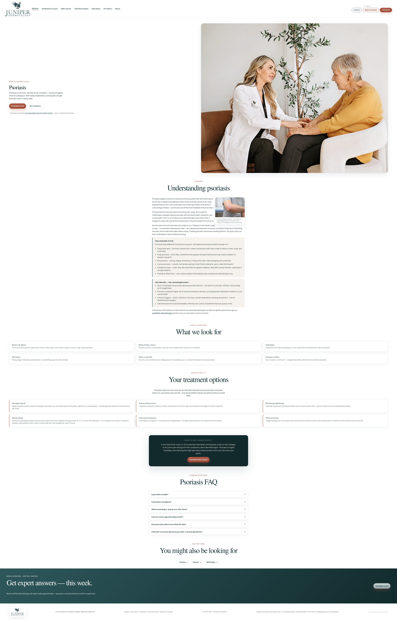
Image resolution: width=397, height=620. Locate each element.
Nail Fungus (212, 562)
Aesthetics (143, 612)
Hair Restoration (81, 9)
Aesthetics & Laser (50, 9)
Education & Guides (166, 612)
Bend (83, 611)
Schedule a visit (17, 106)
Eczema (183, 562)
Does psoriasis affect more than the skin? (168, 524)
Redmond (90, 611)
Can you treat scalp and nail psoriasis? (167, 517)
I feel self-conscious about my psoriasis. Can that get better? (177, 532)
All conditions (35, 106)
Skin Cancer (66, 9)
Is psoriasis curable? (159, 494)
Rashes (197, 562)
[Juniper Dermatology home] (17, 8)
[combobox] (378, 6)
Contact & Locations (220, 612)
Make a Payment (371, 10)
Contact (357, 10)
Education (96, 9)
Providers (108, 9)
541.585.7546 (207, 612)
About (117, 9)
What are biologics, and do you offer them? (169, 509)
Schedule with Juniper (198, 459)
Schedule (386, 10)
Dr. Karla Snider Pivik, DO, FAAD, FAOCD (38, 113)
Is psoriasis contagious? (161, 502)
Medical (35, 8)
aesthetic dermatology (162, 313)
